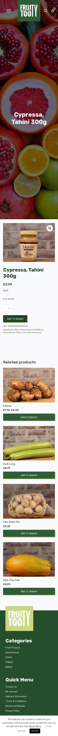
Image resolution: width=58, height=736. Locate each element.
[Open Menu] (8, 10)
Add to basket (15, 318)
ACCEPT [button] (34, 731)
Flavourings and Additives (31, 329)
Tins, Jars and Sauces (32, 332)
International (9, 332)
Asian (16, 329)
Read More (35, 726)
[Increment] (12, 308)
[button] (50, 228)
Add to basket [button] (29, 475)
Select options (29, 417)
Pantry (19, 332)
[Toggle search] (46, 11)
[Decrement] (5, 308)
